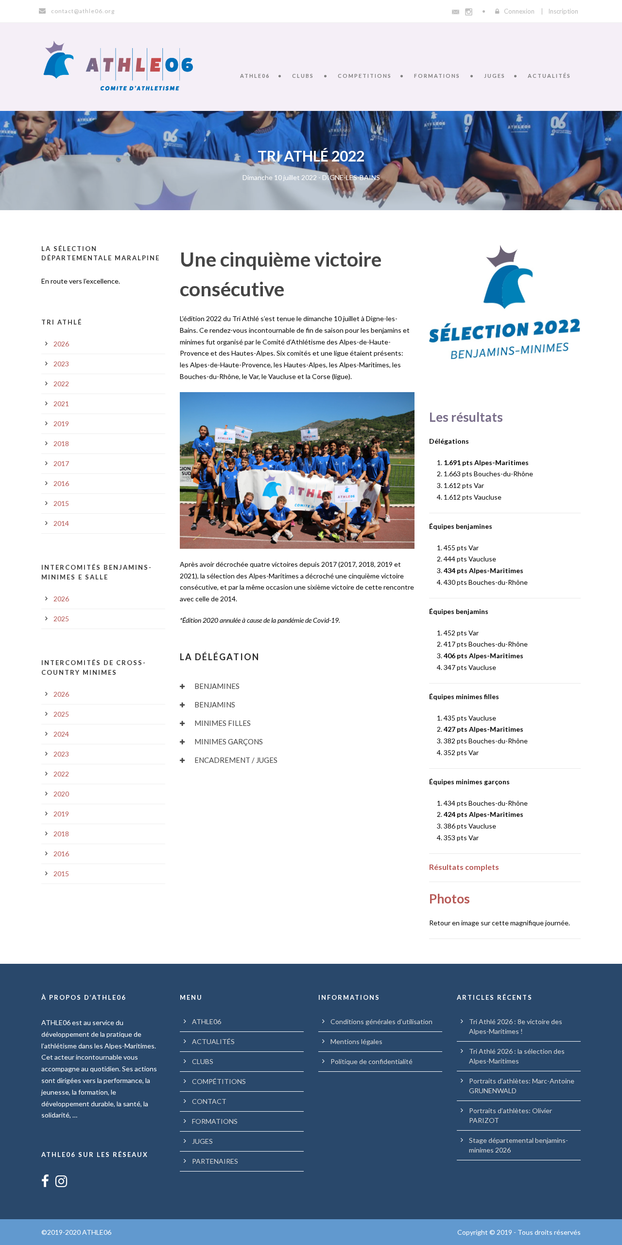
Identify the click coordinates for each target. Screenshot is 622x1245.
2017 (61, 463)
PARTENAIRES (215, 1161)
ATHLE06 (255, 75)
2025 (61, 618)
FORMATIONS (437, 75)
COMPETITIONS (365, 75)
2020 (61, 794)
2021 (61, 403)
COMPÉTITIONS (219, 1081)
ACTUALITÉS (549, 75)
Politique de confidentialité (371, 1061)
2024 (61, 734)
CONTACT (209, 1101)
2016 (61, 483)
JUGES (494, 75)
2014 (61, 523)
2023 (61, 364)
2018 (61, 443)
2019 (61, 423)
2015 (61, 503)
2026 (61, 344)
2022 (61, 383)
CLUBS (303, 75)
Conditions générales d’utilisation (381, 1021)
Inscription (563, 11)
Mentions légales (356, 1041)
